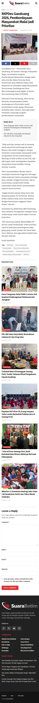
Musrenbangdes (8, 251)
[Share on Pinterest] (24, 63)
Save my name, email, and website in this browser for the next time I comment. (18, 580)
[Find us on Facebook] (4, 628)
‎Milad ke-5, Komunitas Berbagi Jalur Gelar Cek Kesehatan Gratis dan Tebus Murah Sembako (19, 494)
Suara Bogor (25, 639)
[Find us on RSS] (19, 628)
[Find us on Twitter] (9, 628)
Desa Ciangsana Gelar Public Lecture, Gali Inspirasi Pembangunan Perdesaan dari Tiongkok (18, 128)
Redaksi (4, 695)
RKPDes (26, 254)
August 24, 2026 (7, 380)
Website (5, 569)
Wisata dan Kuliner (27, 651)
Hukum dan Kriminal (9, 639)
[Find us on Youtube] (14, 628)
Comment (6, 522)
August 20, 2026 (7, 460)
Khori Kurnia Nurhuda (21, 248)
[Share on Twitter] (15, 63)
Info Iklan (21, 695)
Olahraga (5, 648)
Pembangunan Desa (23, 251)
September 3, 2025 (26, 30)
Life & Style (6, 645)
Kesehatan (5, 642)
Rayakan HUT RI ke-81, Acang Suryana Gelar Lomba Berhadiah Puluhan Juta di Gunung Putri (18, 414)
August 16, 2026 (7, 500)
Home (3, 10)
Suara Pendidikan (27, 645)
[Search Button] (36, 3)
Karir (12, 695)
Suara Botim (9, 699)
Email (4, 559)
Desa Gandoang (21, 245)
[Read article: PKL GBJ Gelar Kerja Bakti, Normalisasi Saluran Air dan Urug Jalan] (19, 319)
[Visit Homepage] (19, 3)
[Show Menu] (3, 3)
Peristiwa (5, 651)
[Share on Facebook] (6, 63)
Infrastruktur (7, 248)
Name (4, 550)
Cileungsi (10, 245)
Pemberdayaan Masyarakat (12, 254)
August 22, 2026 (7, 420)
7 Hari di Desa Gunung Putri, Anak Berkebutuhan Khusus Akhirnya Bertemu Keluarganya (19, 454)
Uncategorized (26, 648)
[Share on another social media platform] (33, 63)
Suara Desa (10, 10)
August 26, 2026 (7, 303)
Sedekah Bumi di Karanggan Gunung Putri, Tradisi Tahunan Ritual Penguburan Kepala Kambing (19, 374)
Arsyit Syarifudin (10, 30)
